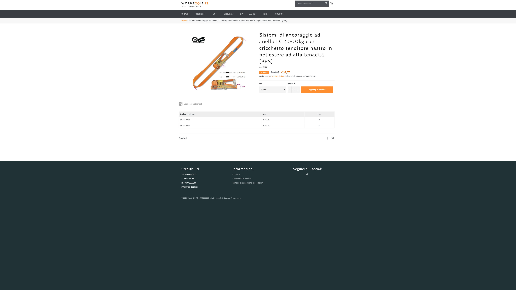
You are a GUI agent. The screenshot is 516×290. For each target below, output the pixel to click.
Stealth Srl (191, 198)
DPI (241, 14)
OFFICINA (228, 14)
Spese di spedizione (277, 76)
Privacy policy (236, 198)
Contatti (236, 174)
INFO (265, 14)
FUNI (214, 14)
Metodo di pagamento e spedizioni (248, 183)
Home (184, 20)
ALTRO (252, 14)
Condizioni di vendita (241, 178)
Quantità (291, 84)
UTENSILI (200, 14)
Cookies (227, 198)
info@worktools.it (189, 187)
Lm (260, 84)
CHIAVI (184, 14)
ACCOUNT (279, 14)
